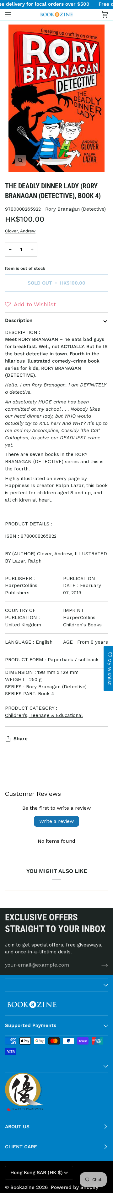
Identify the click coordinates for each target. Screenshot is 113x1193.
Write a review (56, 821)
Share (20, 738)
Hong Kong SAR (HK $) (36, 1172)
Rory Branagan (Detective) (75, 209)
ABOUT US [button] (17, 1126)
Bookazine (22, 1187)
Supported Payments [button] (30, 1025)
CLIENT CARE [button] (21, 1147)
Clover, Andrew (20, 231)
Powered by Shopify (74, 1187)
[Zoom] (56, 98)
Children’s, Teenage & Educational (44, 715)
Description (19, 320)
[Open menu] (14, 14)
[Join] (99, 965)
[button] (30, 304)
